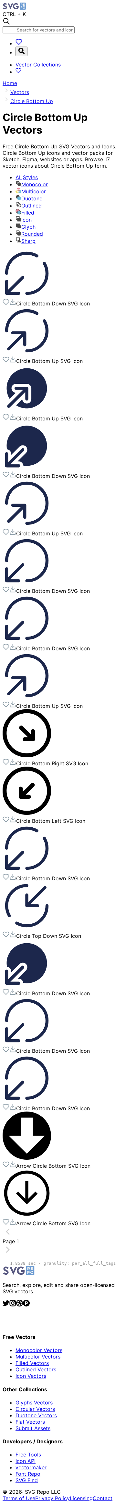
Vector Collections (38, 64)
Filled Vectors (32, 1363)
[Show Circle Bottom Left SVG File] (27, 813)
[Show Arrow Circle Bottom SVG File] (27, 1158)
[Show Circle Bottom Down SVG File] (27, 295)
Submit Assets (33, 1428)
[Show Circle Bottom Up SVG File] (27, 353)
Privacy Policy (52, 1498)
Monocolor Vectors (39, 1350)
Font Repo (28, 1474)
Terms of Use (19, 1498)
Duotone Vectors (36, 1415)
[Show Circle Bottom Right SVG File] (27, 755)
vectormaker (31, 1467)
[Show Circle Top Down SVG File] (27, 928)
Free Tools (28, 1454)
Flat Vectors (30, 1422)
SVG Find (27, 1480)
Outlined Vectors (36, 1369)
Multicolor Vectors (38, 1356)
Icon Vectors (31, 1376)
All (27, 177)
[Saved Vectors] (19, 43)
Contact (102, 1498)
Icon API (26, 1461)
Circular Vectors (35, 1409)
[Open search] (21, 51)
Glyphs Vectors (34, 1402)
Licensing (81, 1498)
